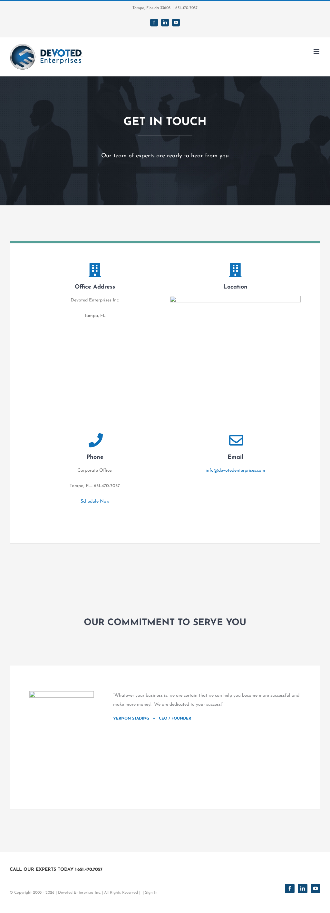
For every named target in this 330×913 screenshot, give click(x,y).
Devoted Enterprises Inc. (79, 893)
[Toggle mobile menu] (317, 51)
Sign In (151, 893)
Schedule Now (95, 501)
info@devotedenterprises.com (235, 470)
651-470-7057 (186, 8)
